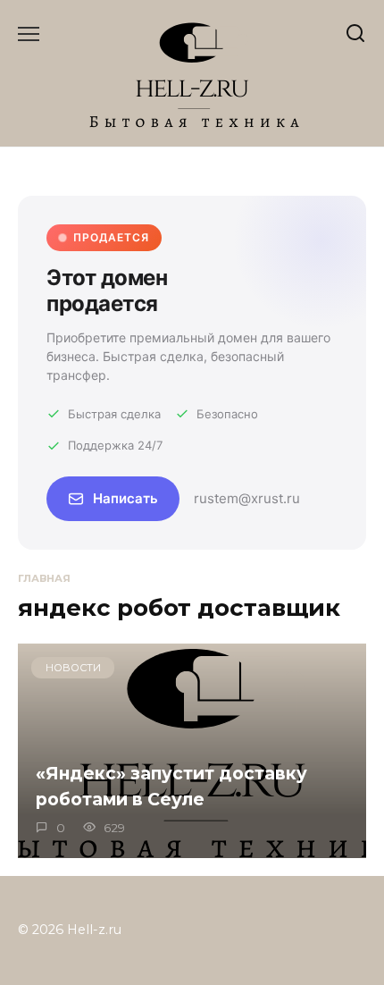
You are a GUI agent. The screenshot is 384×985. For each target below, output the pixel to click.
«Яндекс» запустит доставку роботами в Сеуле (171, 786)
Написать (125, 498)
